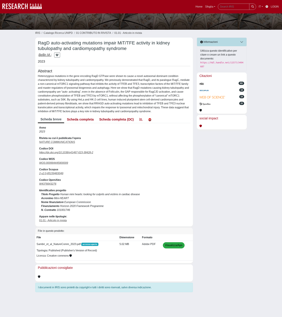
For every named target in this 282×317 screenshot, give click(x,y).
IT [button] (260, 6)
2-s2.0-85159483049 (51, 173)
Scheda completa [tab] (80, 119)
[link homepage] (23, 6)
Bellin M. (45, 55)
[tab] (141, 119)
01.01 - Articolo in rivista (128, 33)
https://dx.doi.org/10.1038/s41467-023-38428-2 (66, 152)
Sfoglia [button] (209, 6)
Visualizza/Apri (173, 245)
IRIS (37, 33)
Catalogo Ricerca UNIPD (58, 33)
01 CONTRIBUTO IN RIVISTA (93, 33)
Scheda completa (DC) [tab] (116, 119)
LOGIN (275, 6)
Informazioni (210, 42)
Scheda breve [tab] (51, 119)
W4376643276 (47, 183)
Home (199, 6)
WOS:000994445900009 (53, 163)
